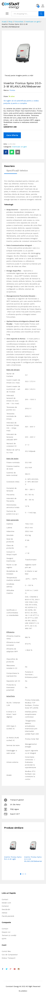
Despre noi (6, 932)
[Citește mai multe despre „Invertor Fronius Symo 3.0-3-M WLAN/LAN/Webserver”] (27, 853)
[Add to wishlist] (18, 853)
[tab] (10, 167)
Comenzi (5, 906)
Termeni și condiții (9, 935)
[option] (13, 852)
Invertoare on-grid (19, 147)
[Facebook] (3, 969)
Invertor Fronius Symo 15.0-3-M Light (13, 858)
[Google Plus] (11, 969)
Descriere (9, 166)
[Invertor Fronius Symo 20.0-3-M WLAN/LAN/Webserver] (6, 152)
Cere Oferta (12, 135)
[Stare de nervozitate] (7, 969)
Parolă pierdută (8, 916)
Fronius (12, 90)
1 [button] (20, 874)
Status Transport (8, 958)
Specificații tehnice (17, 170)
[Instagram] (19, 969)
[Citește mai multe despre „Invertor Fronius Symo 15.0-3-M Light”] (7, 853)
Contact (5, 899)
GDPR (4, 939)
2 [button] (23, 874)
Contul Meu (6, 951)
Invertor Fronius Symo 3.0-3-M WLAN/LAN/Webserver (33, 859)
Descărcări (6, 909)
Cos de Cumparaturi (10, 955)
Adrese (4, 913)
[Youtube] (15, 969)
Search (41, 13)
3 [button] (25, 874)
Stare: (6, 96)
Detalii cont (6, 903)
